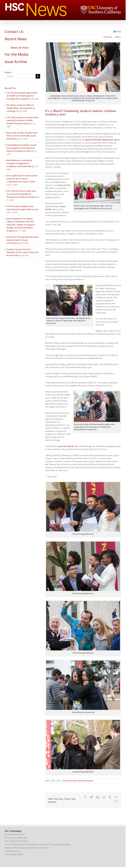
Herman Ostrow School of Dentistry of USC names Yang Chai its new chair (23, 252)
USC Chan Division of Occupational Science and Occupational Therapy (37, 844)
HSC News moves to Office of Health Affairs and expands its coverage (21, 108)
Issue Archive (16, 61)
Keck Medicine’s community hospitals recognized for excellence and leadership (19, 163)
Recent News (16, 38)
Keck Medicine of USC (15, 834)
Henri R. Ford (64, 185)
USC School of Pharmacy (16, 841)
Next (117, 36)
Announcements (70, 780)
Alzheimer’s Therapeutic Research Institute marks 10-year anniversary (23, 239)
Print (119, 31)
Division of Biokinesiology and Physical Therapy (27, 847)
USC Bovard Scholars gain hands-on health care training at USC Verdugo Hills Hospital (22, 95)
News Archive (19, 47)
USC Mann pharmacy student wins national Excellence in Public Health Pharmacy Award (23, 120)
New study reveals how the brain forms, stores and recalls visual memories (22, 135)
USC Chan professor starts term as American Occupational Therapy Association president (21, 194)
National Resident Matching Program (102, 139)
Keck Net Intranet (85, 780)
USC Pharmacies (12, 851)
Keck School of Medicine (16, 837)
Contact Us (14, 31)
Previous (108, 36)
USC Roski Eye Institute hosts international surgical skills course (22, 208)
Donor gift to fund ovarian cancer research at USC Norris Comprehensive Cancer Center (22, 178)
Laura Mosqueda (66, 446)
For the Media (16, 54)
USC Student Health (14, 854)
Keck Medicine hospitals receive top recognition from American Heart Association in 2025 (22, 148)
